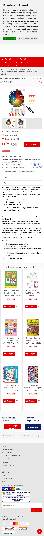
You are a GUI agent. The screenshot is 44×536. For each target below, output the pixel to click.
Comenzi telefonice (11, 131)
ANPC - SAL (5, 481)
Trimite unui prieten (10, 171)
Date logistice (9, 183)
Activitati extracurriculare (20, 69)
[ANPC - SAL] (16, 493)
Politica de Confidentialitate (11, 456)
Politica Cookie (7, 452)
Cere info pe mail (11, 135)
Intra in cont (6, 472)
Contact (4, 475)
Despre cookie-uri (8, 449)
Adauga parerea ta (13, 427)
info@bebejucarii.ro (12, 66)
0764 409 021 (9, 59)
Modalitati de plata (8, 466)
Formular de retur (8, 478)
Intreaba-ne (33, 427)
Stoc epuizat (5, 151)
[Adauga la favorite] (40, 82)
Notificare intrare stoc (28, 171)
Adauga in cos (33, 144)
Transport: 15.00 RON (12, 139)
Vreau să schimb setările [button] (27, 39)
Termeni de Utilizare (9, 459)
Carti (6, 69)
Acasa (4, 446)
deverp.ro (25, 517)
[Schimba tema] (39, 531)
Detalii (7, 177)
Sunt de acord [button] (10, 39)
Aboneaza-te (36, 510)
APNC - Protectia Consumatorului (13, 485)
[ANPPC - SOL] (16, 499)
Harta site (5, 462)
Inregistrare (6, 469)
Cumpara (10, 306)
